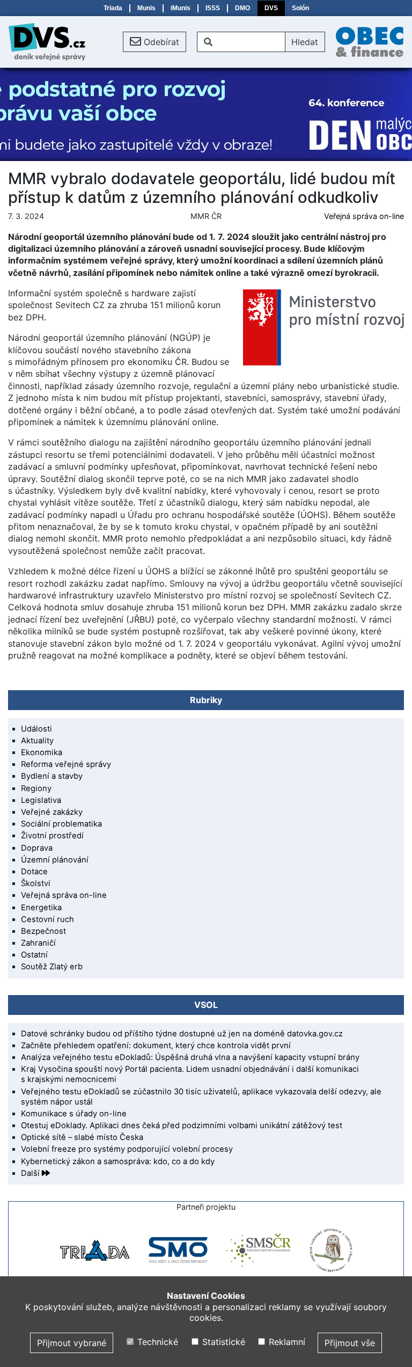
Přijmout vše (350, 1342)
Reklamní (285, 1341)
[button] (154, 42)
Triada (113, 8)
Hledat (304, 41)
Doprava (37, 848)
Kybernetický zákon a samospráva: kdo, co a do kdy (118, 1161)
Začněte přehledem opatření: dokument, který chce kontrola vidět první (156, 1045)
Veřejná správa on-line (364, 216)
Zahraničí (38, 943)
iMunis (180, 8)
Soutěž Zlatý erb (52, 966)
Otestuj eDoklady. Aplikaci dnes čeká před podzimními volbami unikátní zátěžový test (181, 1125)
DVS (271, 8)
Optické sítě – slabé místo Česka (82, 1137)
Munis (146, 8)
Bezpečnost (43, 931)
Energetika (41, 907)
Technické (156, 1341)
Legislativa (41, 800)
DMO (242, 8)
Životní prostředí (52, 835)
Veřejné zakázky (52, 812)
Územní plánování (55, 860)
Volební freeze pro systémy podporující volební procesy (127, 1149)
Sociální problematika (61, 824)
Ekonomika (41, 752)
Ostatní (34, 955)
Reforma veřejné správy (66, 764)
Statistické (222, 1341)
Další (31, 1173)
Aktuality (37, 740)
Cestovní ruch (47, 919)
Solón (300, 8)
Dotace (34, 871)
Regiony (36, 788)
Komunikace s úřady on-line (74, 1114)
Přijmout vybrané (71, 1342)
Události (36, 729)
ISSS (212, 8)
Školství (35, 883)
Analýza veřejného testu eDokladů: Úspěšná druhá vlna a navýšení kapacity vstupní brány (190, 1057)
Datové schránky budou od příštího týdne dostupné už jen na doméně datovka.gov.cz (182, 1034)
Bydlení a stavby (52, 776)
